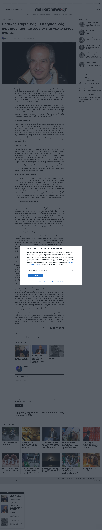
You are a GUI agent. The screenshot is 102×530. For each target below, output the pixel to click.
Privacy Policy (60, 281)
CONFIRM (35, 275)
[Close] (78, 248)
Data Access (51, 281)
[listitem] (51, 270)
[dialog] (51, 265)
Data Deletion (42, 281)
